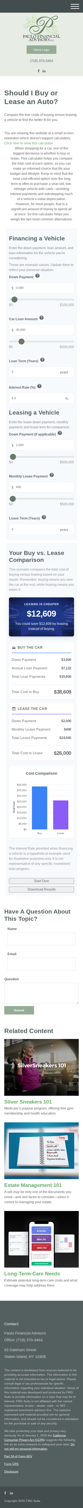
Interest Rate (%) (25, 387)
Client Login (42, 50)
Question (11, 979)
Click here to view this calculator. (28, 143)
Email (11, 954)
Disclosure (11, 1471)
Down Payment (24, 276)
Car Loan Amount (26, 318)
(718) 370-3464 (41, 61)
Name (12, 929)
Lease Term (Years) (27, 518)
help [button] (37, 275)
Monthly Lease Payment (31, 475)
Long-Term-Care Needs (32, 1273)
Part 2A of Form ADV (18, 1456)
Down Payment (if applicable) (35, 433)
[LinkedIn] (44, 71)
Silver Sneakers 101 (28, 1102)
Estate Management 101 (33, 1185)
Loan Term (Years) (27, 360)
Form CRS (11, 1464)
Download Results (42, 889)
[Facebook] (39, 71)
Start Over (41, 881)
